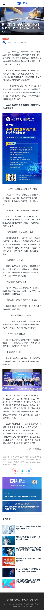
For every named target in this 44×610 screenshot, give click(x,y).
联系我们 (17, 600)
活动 (15, 42)
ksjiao (9, 42)
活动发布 (5, 38)
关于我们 (9, 600)
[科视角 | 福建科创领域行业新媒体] (22, 3)
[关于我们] (22, 482)
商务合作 (25, 600)
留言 (31, 600)
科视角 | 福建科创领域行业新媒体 (25, 604)
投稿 (36, 600)
